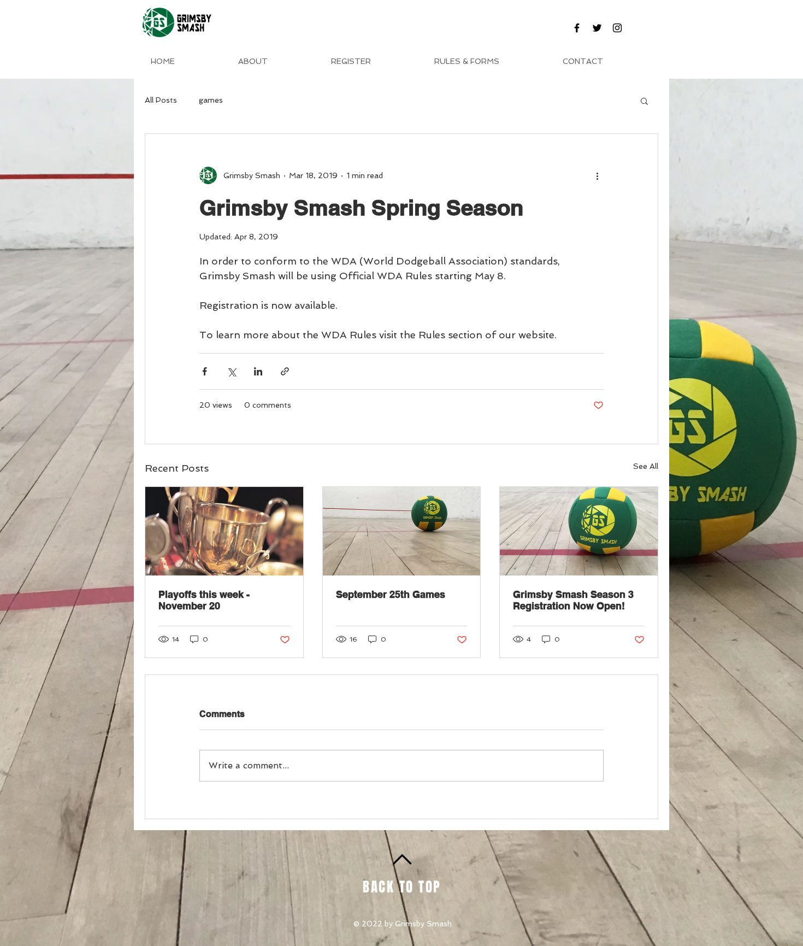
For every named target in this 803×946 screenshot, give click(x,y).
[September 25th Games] (402, 531)
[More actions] (597, 175)
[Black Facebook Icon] (577, 28)
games (211, 100)
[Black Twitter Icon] (597, 28)
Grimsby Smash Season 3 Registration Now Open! (573, 600)
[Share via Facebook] (204, 371)
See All (645, 466)
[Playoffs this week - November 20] (224, 531)
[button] (644, 100)
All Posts (161, 100)
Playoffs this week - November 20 (204, 600)
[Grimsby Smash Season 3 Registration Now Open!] (579, 531)
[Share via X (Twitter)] (231, 371)
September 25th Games (390, 594)
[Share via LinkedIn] (258, 371)
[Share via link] (285, 371)
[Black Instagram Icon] (617, 28)
